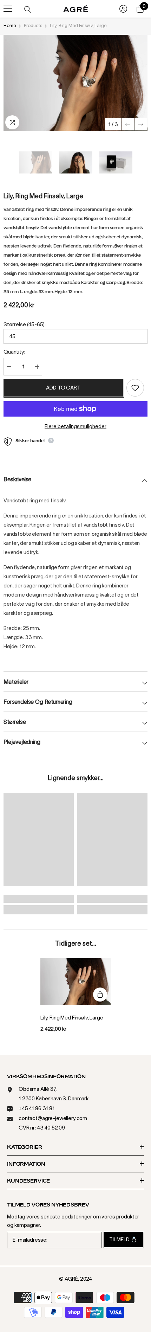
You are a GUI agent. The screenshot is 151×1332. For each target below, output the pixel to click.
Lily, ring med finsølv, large (71, 1018)
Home (10, 25)
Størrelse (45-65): (25, 324)
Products (33, 25)
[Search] (28, 9)
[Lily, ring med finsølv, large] (75, 981)
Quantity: (14, 352)
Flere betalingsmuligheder (75, 426)
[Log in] (123, 9)
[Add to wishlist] (135, 388)
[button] (128, 124)
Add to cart (63, 388)
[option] (75, 83)
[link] (39, 899)
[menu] (8, 9)
